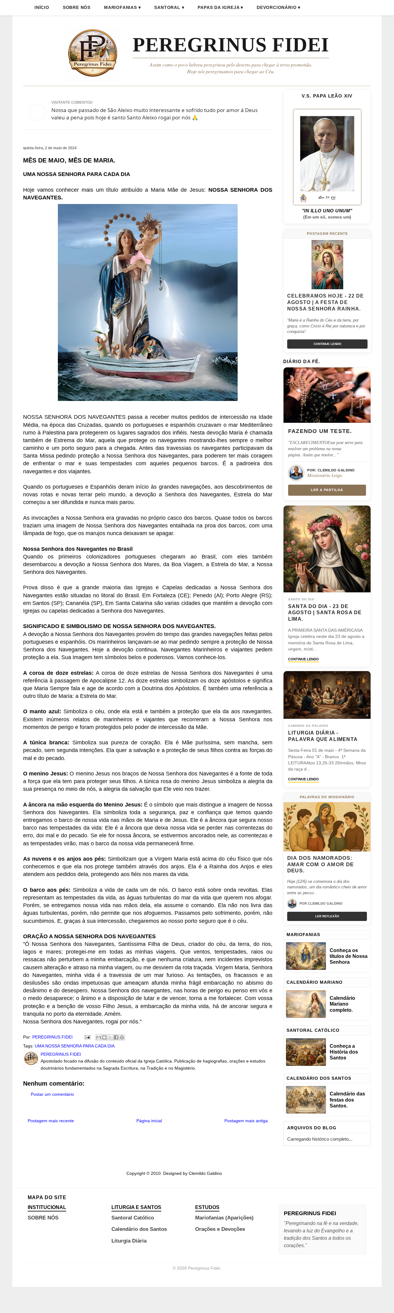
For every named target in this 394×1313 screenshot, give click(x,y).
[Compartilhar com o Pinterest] (122, 1037)
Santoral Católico (132, 1218)
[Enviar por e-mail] (98, 1037)
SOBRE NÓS (76, 7)
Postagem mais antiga (246, 1120)
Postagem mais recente (51, 1120)
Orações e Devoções (220, 1229)
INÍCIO (41, 7)
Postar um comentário (52, 1094)
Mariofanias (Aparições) (224, 1218)
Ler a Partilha (327, 490)
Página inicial (149, 1120)
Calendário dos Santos (139, 1229)
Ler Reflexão (327, 916)
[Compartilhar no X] (110, 1037)
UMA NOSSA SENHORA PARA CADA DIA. (75, 1045)
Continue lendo (327, 344)
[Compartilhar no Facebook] (116, 1037)
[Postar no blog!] (104, 1037)
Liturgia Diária (129, 1241)
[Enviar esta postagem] (86, 1037)
